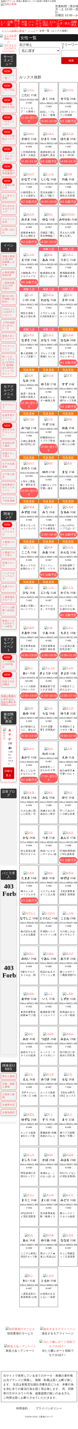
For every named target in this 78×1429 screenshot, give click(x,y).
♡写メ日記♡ (8, 89)
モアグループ (8, 406)
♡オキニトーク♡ (8, 121)
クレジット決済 (8, 220)
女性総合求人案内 (8, 444)
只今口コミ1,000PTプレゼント (8, 312)
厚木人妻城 (8, 1076)
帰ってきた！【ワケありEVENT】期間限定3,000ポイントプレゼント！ (8, 365)
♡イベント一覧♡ (8, 75)
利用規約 (22, 1408)
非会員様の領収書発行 (8, 170)
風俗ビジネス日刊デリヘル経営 (8, 623)
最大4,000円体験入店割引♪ (8, 299)
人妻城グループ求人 (8, 554)
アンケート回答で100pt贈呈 (8, 679)
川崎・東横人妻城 (8, 1085)
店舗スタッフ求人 (8, 455)
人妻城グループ (8, 543)
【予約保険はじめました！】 (8, 325)
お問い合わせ (8, 231)
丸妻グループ (8, 588)
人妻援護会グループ (8, 598)
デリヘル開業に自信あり (8, 610)
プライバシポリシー (49, 1408)
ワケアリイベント (8, 348)
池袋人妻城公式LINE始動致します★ (8, 260)
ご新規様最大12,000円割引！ (8, 285)
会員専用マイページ (8, 416)
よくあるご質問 (8, 197)
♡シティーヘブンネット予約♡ (8, 154)
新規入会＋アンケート (8, 337)
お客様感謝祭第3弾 (8, 274)
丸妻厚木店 (8, 1104)
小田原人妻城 (8, 1096)
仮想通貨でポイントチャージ (8, 487)
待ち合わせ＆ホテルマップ (8, 208)
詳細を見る (9, 773)
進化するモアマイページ (8, 430)
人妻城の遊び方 (8, 184)
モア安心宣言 (8, 475)
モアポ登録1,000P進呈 (8, 662)
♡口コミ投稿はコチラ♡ (8, 137)
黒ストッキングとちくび (8, 529)
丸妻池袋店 (8, 1112)
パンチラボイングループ (8, 576)
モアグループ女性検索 (8, 499)
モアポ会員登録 (8, 465)
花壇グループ (8, 564)
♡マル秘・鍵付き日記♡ (8, 105)
